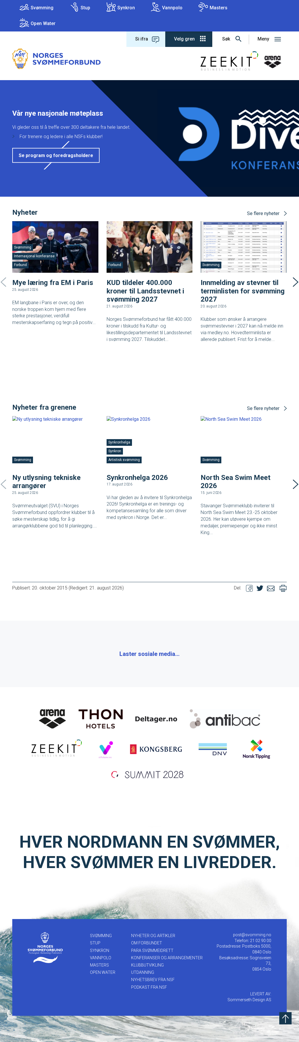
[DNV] (212, 749)
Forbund (20, 265)
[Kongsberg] (155, 749)
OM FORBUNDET (146, 943)
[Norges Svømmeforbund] (56, 58)
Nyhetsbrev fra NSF (153, 979)
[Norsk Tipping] (256, 749)
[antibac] (225, 718)
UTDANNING (142, 972)
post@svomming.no (252, 934)
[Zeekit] (55, 749)
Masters (218, 7)
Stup (85, 7)
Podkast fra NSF (149, 987)
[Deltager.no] (156, 718)
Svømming (42, 7)
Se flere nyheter (263, 213)
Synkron (126, 7)
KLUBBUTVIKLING (147, 965)
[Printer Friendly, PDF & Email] (283, 588)
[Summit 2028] (149, 774)
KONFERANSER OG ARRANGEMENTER (167, 957)
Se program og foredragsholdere (56, 155)
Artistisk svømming (124, 460)
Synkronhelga (119, 442)
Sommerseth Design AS (249, 999)
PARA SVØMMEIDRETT (152, 950)
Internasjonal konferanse (34, 256)
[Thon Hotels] (101, 718)
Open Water (43, 23)
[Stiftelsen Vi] (105, 749)
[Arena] (52, 718)
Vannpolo (172, 7)
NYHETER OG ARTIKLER (153, 935)
